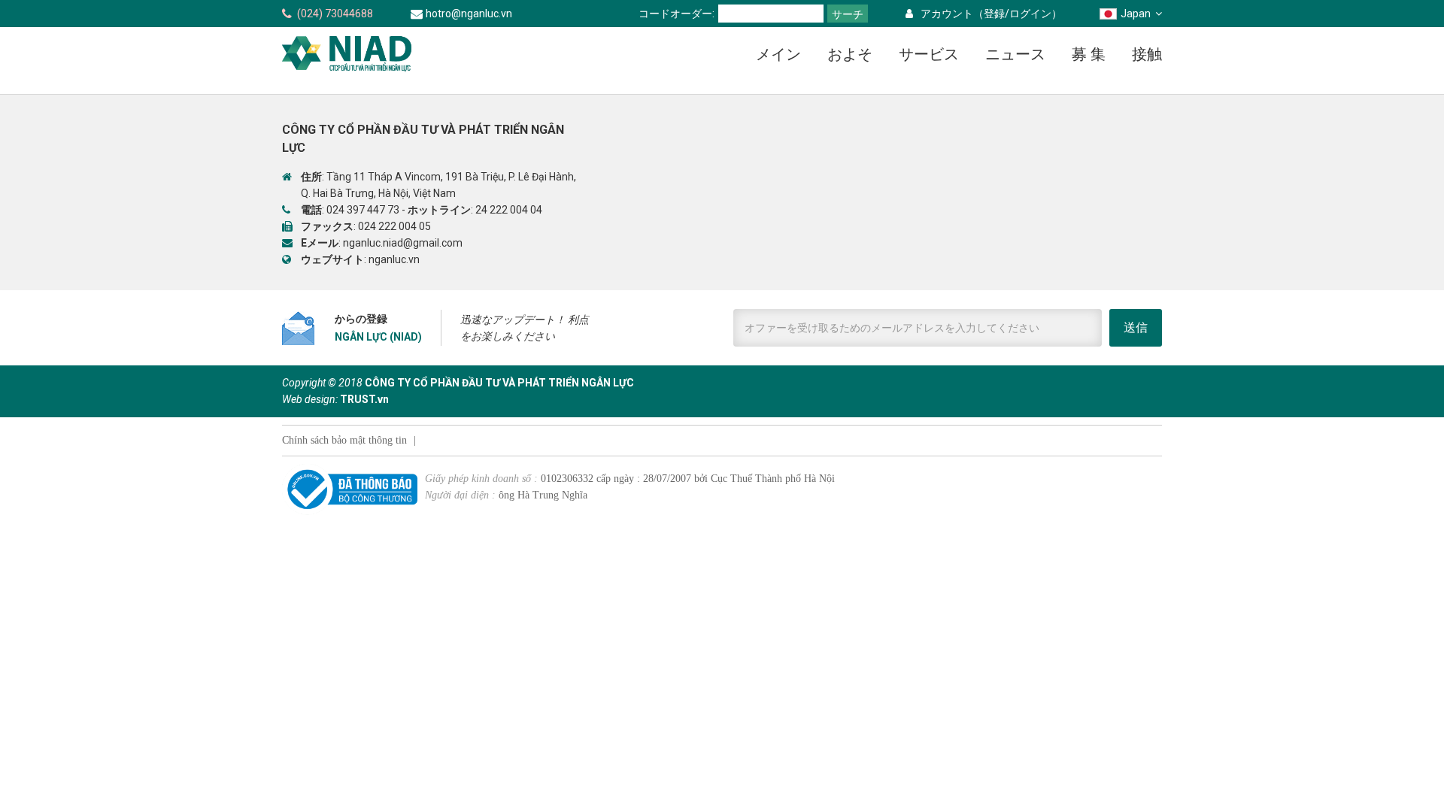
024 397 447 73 (362, 210)
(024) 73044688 (335, 14)
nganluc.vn (394, 259)
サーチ (847, 14)
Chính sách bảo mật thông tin (344, 440)
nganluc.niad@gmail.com (403, 243)
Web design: (310, 399)
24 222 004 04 (508, 210)
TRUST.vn (364, 399)
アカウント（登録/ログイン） (991, 14)
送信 (1136, 327)
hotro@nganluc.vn (469, 14)
